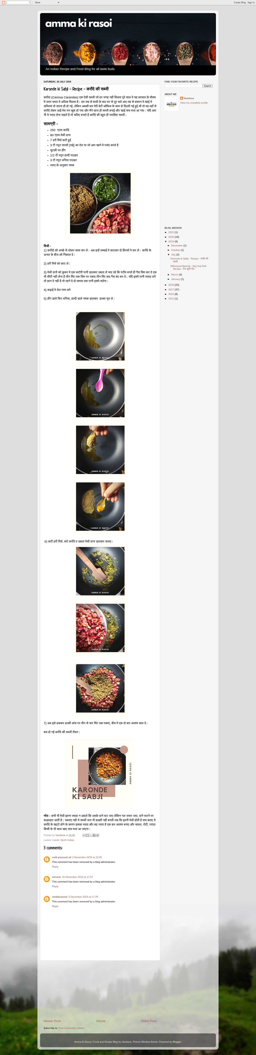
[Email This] (84, 835)
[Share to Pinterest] (97, 835)
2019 (171, 241)
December (177, 245)
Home (101, 1021)
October (176, 250)
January (176, 279)
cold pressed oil (61, 857)
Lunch (55, 840)
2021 (171, 232)
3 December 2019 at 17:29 (83, 897)
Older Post (149, 1021)
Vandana (189, 98)
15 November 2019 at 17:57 (77, 877)
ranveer (56, 877)
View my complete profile (194, 102)
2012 (171, 298)
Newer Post (52, 1021)
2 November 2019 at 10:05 (87, 857)
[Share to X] (91, 835)
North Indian (67, 840)
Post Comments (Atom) (71, 1028)
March (175, 274)
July (173, 254)
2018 (171, 285)
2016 (171, 294)
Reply (55, 866)
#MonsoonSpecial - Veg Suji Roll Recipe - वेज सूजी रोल (188, 267)
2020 (171, 237)
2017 (171, 289)
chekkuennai (59, 897)
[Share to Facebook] (94, 835)
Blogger (177, 1042)
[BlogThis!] (87, 835)
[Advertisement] (100, 989)
